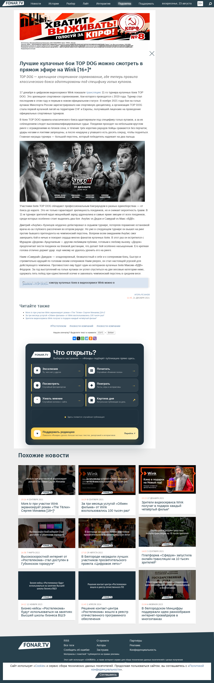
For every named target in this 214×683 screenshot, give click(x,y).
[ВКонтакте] (74, 338)
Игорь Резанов (142, 294)
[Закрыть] (152, 53)
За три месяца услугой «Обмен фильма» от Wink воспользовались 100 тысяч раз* (64, 315)
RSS (66, 640)
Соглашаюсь (108, 674)
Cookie (39, 666)
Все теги (69, 645)
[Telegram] (86, 338)
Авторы (101, 645)
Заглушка (102, 650)
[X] (78, 338)
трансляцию (93, 92)
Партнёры (136, 640)
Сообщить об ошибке (77, 650)
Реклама (135, 645)
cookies (90, 659)
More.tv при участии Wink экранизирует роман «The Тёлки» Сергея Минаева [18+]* (65, 312)
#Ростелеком (58, 326)
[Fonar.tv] (13, 3)
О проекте (103, 640)
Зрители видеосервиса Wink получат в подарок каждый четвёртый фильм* (61, 318)
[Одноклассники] (90, 338)
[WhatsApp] (82, 338)
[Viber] (95, 338)
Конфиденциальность (143, 650)
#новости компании (108, 326)
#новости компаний (81, 326)
